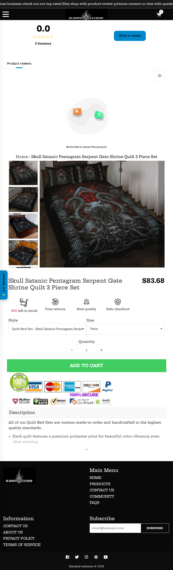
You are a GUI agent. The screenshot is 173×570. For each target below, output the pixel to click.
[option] (23, 173)
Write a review (130, 36)
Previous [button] (23, 165)
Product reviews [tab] (19, 63)
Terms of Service (22, 545)
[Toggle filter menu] (160, 76)
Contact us (102, 490)
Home (22, 156)
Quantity (86, 341)
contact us (15, 526)
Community (102, 496)
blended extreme (81, 566)
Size (90, 320)
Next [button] (23, 262)
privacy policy (19, 538)
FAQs (94, 502)
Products (100, 484)
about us (13, 532)
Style (13, 320)
